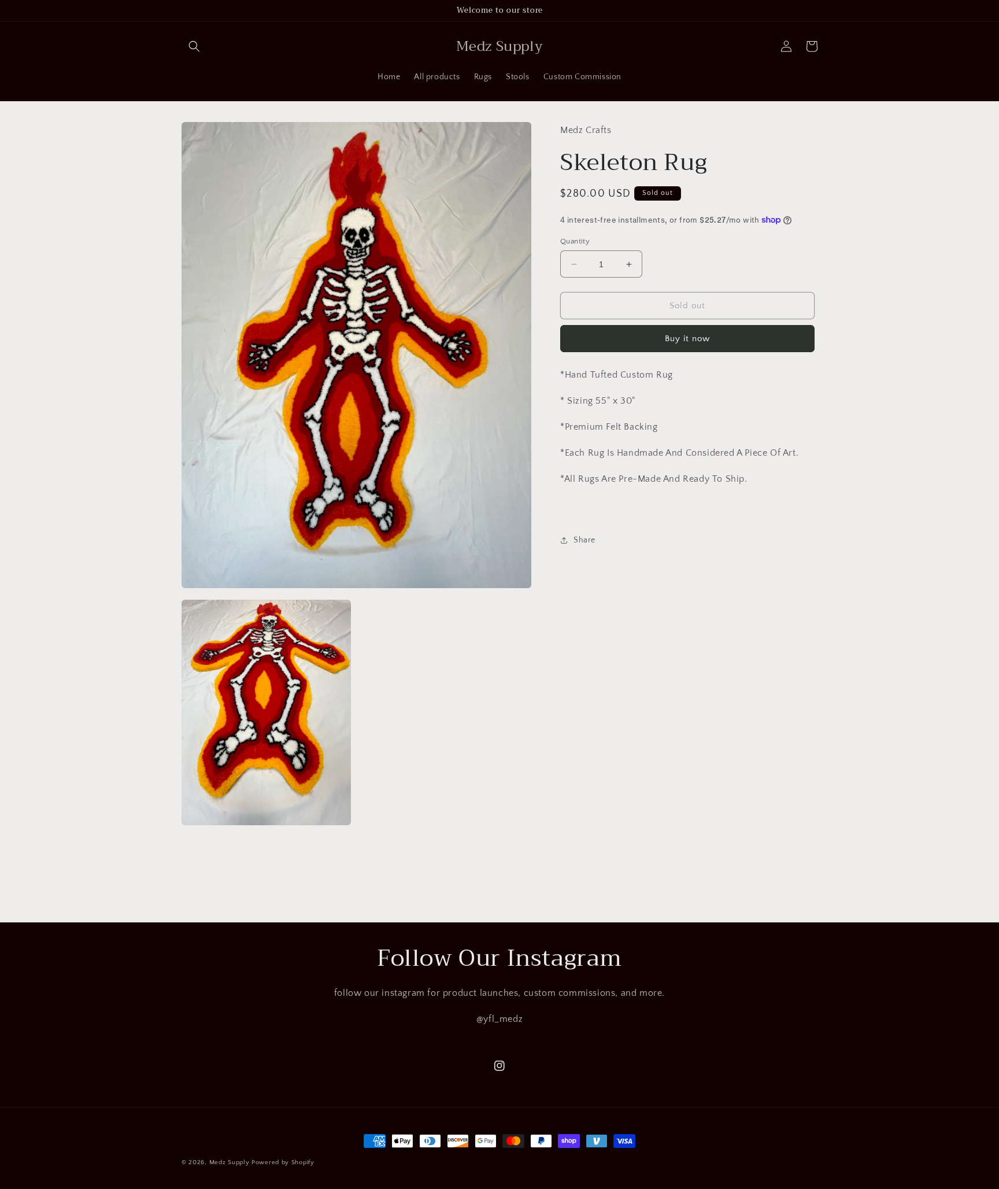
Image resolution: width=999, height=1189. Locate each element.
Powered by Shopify (282, 1162)
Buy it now (687, 339)
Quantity (575, 241)
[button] (194, 46)
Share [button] (584, 539)
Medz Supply (229, 1162)
